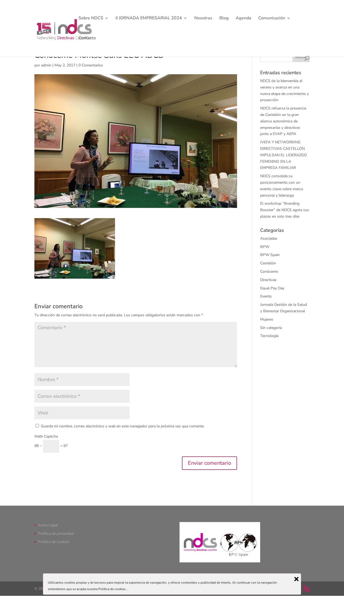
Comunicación (271, 18)
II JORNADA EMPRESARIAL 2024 (149, 18)
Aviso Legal (48, 525)
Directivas (268, 279)
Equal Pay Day (272, 288)
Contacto (87, 38)
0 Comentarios (90, 65)
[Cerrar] (296, 579)
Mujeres (266, 319)
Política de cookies (53, 541)
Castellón (268, 263)
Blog (224, 18)
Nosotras (203, 18)
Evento (266, 296)
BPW (264, 246)
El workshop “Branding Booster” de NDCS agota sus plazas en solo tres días (284, 210)
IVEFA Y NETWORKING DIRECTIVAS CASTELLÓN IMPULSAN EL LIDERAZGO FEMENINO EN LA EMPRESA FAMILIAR (283, 155)
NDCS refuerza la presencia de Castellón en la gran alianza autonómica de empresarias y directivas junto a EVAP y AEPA (283, 121)
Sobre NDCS (90, 18)
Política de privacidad (56, 533)
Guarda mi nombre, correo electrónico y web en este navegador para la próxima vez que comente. (123, 426)
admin (46, 65)
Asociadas (268, 238)
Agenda (243, 18)
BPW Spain (270, 254)
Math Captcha (46, 436)
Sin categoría (271, 327)
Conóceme (269, 271)
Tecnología (269, 335)
